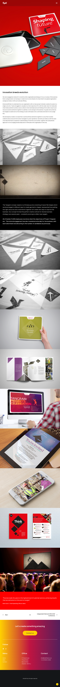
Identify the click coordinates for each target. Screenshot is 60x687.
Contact (5, 662)
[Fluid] (5, 3)
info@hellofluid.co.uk (46, 658)
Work (4, 660)
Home (4, 658)
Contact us (30, 633)
